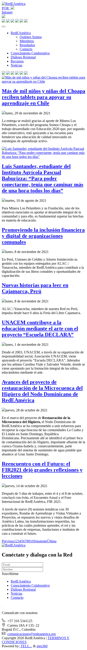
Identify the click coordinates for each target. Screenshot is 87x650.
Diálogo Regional (23, 57)
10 (32, 541)
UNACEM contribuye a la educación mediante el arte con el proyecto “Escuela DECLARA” (40, 328)
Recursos (17, 61)
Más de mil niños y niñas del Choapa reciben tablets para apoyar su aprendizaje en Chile (43, 97)
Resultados (27, 45)
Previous (8, 541)
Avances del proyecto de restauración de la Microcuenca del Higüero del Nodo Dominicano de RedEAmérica (42, 391)
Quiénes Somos (31, 37)
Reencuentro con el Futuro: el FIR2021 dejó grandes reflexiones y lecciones (42, 470)
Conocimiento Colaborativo (30, 53)
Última (51, 541)
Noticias (16, 65)
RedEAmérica (21, 33)
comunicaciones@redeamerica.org (31, 634)
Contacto (26, 49)
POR (6, 8)
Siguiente (40, 541)
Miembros (27, 41)
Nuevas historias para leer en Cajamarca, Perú (35, 288)
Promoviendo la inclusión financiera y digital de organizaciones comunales (43, 236)
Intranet (7, 12)
